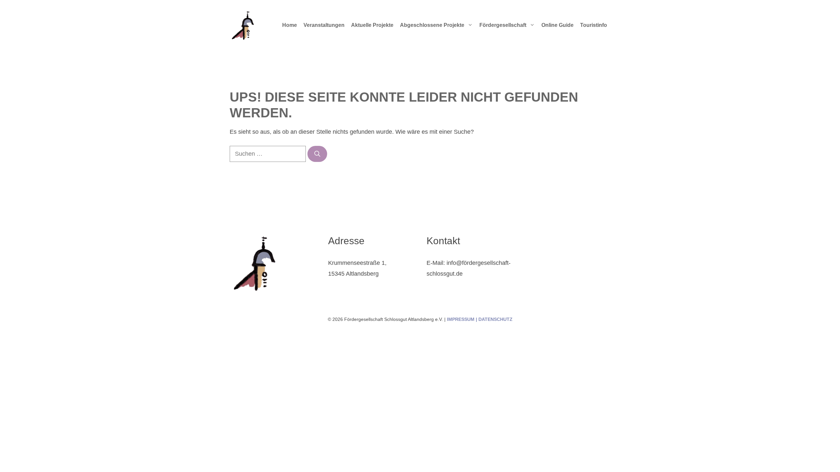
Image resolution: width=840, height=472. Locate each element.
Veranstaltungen (324, 25)
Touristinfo (593, 25)
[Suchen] (317, 154)
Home (289, 25)
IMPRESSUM (460, 319)
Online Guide (557, 25)
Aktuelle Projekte (372, 25)
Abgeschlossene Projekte (432, 25)
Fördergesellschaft (502, 25)
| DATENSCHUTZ (493, 319)
